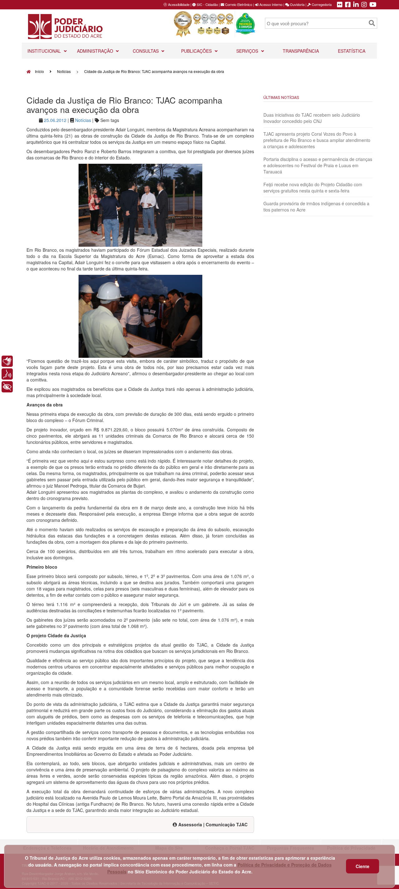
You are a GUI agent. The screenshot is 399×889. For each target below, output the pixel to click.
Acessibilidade (179, 4)
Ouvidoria (297, 4)
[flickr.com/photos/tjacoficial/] (339, 5)
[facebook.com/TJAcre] (347, 5)
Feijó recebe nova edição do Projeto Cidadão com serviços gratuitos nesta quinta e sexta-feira (312, 187)
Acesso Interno (270, 4)
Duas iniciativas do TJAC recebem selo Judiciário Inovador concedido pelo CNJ (311, 118)
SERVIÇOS (247, 51)
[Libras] (7, 361)
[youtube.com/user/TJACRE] (373, 5)
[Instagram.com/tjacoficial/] (364, 5)
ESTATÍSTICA (351, 51)
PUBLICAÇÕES (197, 51)
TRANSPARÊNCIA (301, 51)
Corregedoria (321, 4)
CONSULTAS (146, 51)
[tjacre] (356, 5)
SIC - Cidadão (207, 4)
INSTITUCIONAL (44, 51)
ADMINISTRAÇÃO (95, 51)
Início (39, 71)
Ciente (362, 866)
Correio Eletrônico (238, 4)
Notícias (64, 71)
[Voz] (7, 374)
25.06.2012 (55, 120)
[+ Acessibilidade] (7, 386)
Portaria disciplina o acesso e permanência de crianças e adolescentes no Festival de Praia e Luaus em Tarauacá (317, 165)
